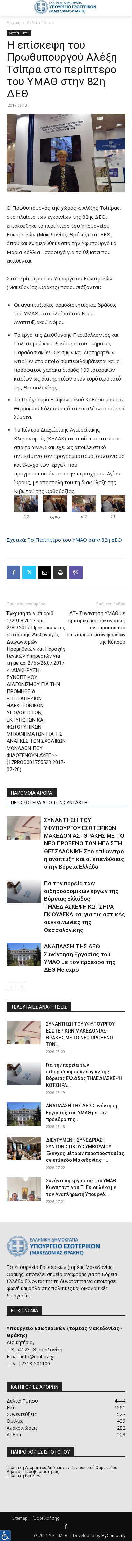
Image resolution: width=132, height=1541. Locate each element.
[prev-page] (11, 987)
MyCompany (113, 1535)
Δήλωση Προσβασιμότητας (33, 1471)
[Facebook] (13, 572)
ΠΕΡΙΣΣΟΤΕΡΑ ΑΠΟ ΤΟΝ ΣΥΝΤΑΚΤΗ (49, 802)
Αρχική (13, 22)
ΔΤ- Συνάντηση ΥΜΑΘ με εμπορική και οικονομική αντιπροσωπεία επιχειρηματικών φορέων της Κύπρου (96, 627)
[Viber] (76, 572)
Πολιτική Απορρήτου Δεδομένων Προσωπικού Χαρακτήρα (62, 1467)
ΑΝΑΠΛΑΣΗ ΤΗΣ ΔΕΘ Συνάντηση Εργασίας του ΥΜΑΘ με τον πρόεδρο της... (81, 1112)
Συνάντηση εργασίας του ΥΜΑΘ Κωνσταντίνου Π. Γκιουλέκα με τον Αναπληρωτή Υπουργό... (81, 1187)
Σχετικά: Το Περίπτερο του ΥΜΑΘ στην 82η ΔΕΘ (64, 539)
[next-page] (22, 987)
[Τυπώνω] (60, 572)
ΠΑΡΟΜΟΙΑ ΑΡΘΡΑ (31, 793)
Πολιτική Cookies (23, 1475)
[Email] (44, 572)
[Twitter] (29, 572)
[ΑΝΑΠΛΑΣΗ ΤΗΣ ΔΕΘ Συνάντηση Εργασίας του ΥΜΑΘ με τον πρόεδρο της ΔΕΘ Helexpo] (24, 954)
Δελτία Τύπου (40, 22)
